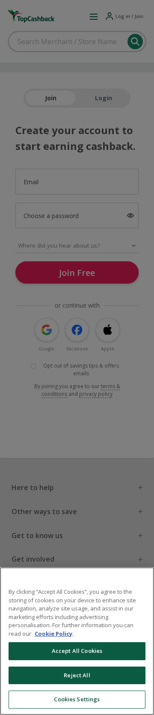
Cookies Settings (77, 699)
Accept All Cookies (77, 651)
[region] (77, 641)
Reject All (77, 675)
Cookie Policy (53, 633)
